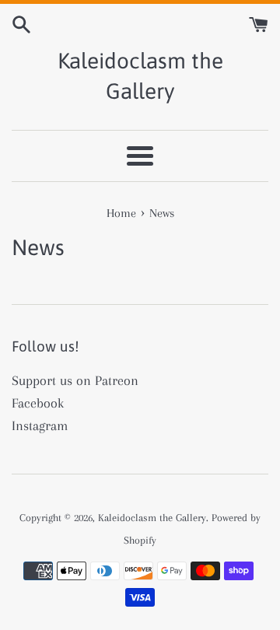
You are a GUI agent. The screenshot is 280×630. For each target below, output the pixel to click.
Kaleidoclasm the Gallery (140, 75)
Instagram (40, 425)
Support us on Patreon (75, 380)
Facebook (38, 403)
